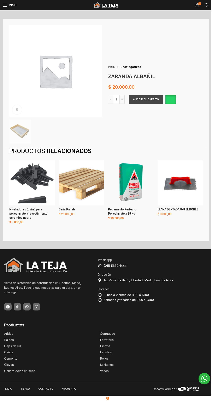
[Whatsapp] (27, 306)
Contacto (45, 388)
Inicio (111, 67)
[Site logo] (106, 5)
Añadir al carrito (146, 99)
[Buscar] (207, 5)
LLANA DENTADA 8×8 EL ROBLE (178, 209)
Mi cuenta (69, 388)
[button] (170, 99)
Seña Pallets (67, 209)
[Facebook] (8, 306)
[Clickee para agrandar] (17, 109)
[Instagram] (36, 306)
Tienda (25, 388)
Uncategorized (130, 67)
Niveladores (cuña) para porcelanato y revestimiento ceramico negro (28, 213)
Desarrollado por (165, 389)
